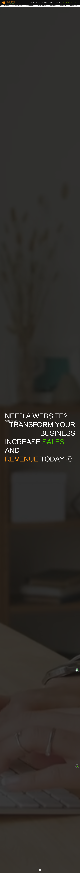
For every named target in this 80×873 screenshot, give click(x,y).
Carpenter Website (21, 5)
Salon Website (44, 5)
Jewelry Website (33, 5)
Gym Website (54, 5)
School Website (65, 5)
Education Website (9, 5)
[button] (2, 871)
